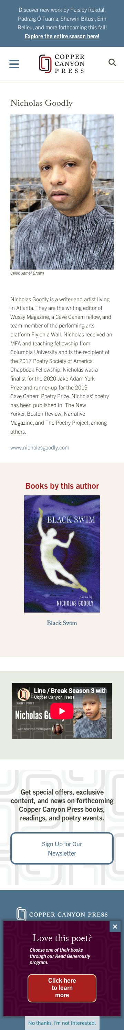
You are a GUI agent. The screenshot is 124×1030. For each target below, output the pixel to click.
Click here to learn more (62, 987)
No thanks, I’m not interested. (62, 1023)
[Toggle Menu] (14, 64)
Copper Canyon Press (61, 63)
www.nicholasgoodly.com (39, 447)
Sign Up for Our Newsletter (62, 848)
